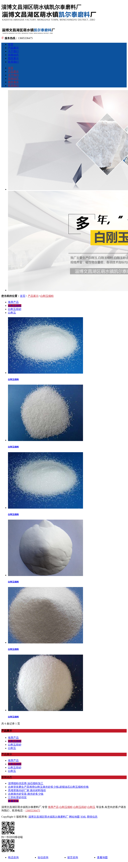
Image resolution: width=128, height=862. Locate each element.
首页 (10, 44)
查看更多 (13, 800)
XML (83, 816)
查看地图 (102, 857)
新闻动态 (13, 54)
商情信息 (92, 816)
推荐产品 (13, 302)
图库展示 (13, 58)
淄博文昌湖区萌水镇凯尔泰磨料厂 (48, 816)
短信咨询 (43, 857)
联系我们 (13, 61)
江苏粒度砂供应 (17, 797)
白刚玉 (12, 312)
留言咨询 (72, 857)
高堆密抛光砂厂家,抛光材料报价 (27, 790)
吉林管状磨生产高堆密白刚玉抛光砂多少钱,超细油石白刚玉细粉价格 (48, 786)
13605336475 (32, 810)
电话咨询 (13, 857)
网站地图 (74, 816)
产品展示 (13, 47)
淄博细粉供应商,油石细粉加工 (25, 783)
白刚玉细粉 (47, 296)
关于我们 (13, 51)
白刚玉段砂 (14, 309)
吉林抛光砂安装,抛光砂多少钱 (25, 793)
